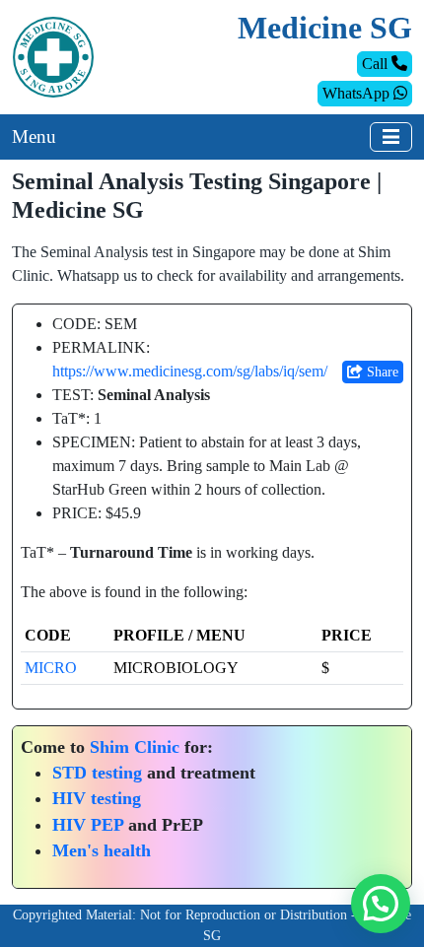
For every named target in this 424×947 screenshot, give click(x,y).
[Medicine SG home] (53, 55)
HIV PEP (87, 825)
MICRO (51, 667)
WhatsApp (357, 93)
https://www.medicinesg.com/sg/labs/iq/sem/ (189, 371)
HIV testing (96, 798)
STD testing (97, 772)
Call (376, 63)
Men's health (101, 850)
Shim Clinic (134, 747)
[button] (380, 903)
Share (380, 372)
